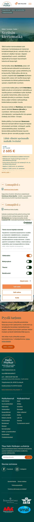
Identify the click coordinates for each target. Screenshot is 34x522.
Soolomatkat (5, 434)
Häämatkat (5, 406)
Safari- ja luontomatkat (9, 432)
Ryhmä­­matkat (6, 429)
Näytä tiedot (24, 281)
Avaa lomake (8, 347)
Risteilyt (4, 426)
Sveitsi (15, 29)
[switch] (29, 261)
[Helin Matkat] (7, 3)
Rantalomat (5, 423)
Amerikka (20, 406)
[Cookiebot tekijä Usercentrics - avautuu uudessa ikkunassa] (24, 223)
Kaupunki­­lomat (6, 412)
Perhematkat (6, 420)
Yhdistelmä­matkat (7, 437)
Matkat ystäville (6, 418)
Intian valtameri (21, 412)
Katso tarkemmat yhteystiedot (11, 390)
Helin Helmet (5, 401)
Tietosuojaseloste (17, 485)
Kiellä (17, 298)
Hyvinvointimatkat (7, 404)
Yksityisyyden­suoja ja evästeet (17, 489)
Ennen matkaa (22, 481)
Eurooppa (9, 29)
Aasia (18, 401)
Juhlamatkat (5, 409)
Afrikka (19, 404)
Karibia (19, 415)
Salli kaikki (17, 286)
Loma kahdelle (6, 415)
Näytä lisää (6, 172)
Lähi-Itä (19, 418)
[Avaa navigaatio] (30, 3)
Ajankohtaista (12, 481)
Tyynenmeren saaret (23, 423)
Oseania (19, 420)
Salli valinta (17, 292)
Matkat (4, 29)
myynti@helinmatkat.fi (8, 373)
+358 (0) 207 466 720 (11, 377)
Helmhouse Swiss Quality (11, 189)
